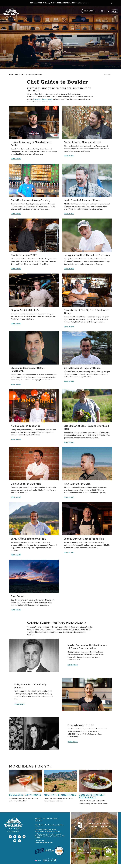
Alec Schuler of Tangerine (25, 426)
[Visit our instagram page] (19, 836)
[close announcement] (112, 3)
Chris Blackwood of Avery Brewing (30, 200)
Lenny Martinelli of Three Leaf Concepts (87, 255)
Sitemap (38, 821)
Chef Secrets (18, 596)
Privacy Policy (52, 818)
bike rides (37, 99)
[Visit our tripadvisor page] (19, 840)
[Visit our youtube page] (14, 840)
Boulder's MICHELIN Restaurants (92, 796)
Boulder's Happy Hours (25, 795)
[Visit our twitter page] (14, 836)
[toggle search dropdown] (108, 11)
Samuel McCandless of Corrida (28, 538)
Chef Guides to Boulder (33, 74)
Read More (16, 159)
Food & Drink (19, 74)
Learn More (86, 3)
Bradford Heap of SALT (24, 255)
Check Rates (88, 11)
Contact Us (40, 818)
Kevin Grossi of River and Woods (82, 200)
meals (50, 99)
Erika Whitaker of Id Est (80, 725)
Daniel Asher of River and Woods (82, 142)
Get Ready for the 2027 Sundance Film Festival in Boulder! (55, 3)
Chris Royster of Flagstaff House (82, 368)
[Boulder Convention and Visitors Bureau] (13, 824)
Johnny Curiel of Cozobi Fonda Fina (84, 538)
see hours (52, 829)
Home (11, 74)
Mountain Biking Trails (60, 795)
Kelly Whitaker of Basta (77, 483)
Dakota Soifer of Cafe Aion (26, 483)
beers (44, 99)
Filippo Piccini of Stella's (25, 310)
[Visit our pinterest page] (24, 836)
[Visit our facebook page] (10, 836)
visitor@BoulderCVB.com (44, 842)
